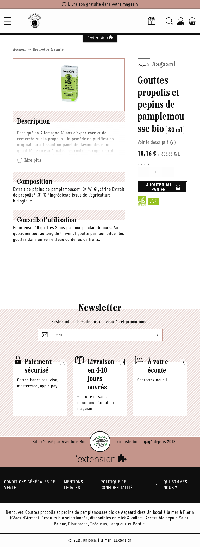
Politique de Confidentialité (117, 485)
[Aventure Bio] (100, 441)
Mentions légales (73, 485)
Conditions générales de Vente (29, 485)
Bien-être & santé (48, 50)
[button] (7, 21)
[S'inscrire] (152, 335)
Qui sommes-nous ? (176, 485)
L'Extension (123, 540)
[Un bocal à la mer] (34, 21)
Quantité (143, 164)
